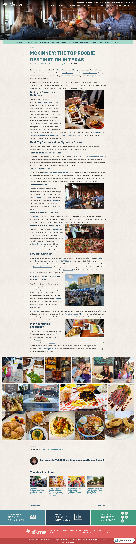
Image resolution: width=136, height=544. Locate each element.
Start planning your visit (47, 349)
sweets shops (67, 73)
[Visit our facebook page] (122, 513)
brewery (52, 343)
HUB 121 (58, 299)
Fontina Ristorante (44, 197)
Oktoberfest (68, 270)
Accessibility (75, 530)
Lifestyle (32, 42)
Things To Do (75, 5)
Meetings (88, 2)
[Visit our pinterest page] (122, 521)
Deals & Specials (117, 2)
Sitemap (97, 530)
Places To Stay (91, 5)
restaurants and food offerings (67, 70)
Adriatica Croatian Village (74, 314)
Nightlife (94, 42)
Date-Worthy (44, 42)
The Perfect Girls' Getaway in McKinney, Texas (75, 490)
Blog (101, 2)
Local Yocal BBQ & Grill (52, 173)
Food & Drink (106, 42)
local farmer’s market (52, 261)
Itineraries (66, 42)
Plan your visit (124, 5)
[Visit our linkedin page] (122, 517)
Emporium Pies (56, 229)
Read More (33, 494)
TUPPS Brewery (67, 261)
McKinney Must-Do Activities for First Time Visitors (94, 490)
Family (75, 42)
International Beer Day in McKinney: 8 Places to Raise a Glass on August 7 (56, 491)
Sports (96, 2)
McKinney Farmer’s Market (42, 267)
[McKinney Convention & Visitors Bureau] (12, 4)
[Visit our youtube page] (126, 517)
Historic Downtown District (48, 102)
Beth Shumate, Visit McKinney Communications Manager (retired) (50, 64)
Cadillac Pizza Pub (36, 216)
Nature (55, 42)
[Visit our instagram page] (126, 513)
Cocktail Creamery (39, 244)
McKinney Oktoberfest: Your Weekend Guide (37, 490)
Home (53, 5)
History (117, 42)
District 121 (34, 311)
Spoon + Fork (54, 200)
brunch (38, 340)
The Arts (84, 42)
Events (62, 5)
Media (65, 530)
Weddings (80, 2)
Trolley (107, 2)
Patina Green (78, 157)
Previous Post (35, 505)
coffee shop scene (90, 73)
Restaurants (107, 5)
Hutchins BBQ (68, 173)
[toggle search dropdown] (132, 3)
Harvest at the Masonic (95, 157)
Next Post (101, 505)
